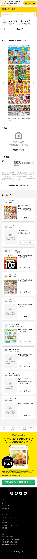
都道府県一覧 (5, 508)
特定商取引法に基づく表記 (9, 542)
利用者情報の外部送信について (10, 544)
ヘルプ (4, 520)
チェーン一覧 (5, 505)
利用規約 (4, 534)
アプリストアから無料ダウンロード (18, 482)
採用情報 (4, 528)
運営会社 (4, 522)
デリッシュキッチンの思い (9, 517)
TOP (2, 428)
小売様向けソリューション (9, 525)
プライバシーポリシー (8, 536)
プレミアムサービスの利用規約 (10, 539)
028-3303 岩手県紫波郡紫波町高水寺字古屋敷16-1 (24, 163)
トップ (4, 503)
